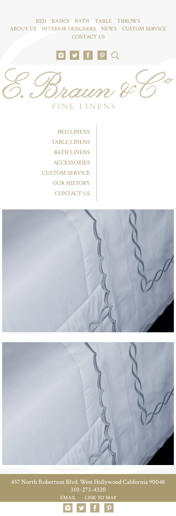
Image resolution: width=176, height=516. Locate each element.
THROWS (128, 21)
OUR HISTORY (71, 183)
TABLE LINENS (70, 142)
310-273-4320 (88, 490)
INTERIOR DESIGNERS (69, 29)
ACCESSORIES (71, 163)
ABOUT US (23, 29)
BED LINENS (74, 132)
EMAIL (68, 498)
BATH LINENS (72, 152)
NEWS (109, 29)
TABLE (103, 21)
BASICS (60, 21)
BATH (82, 21)
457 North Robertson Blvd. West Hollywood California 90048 (88, 482)
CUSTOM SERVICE (144, 29)
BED (41, 21)
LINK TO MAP (100, 498)
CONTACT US (88, 37)
